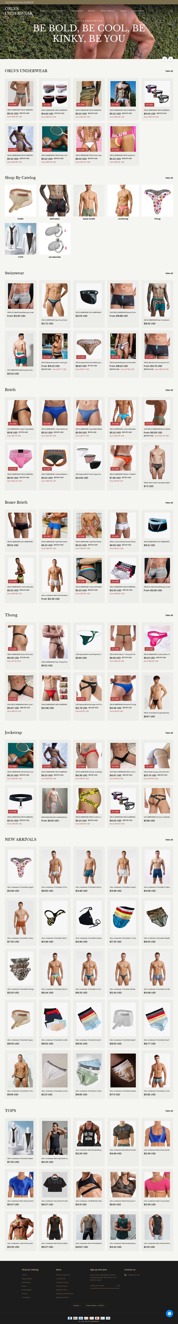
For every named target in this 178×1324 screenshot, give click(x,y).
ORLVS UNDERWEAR (17, 11)
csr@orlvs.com (134, 1275)
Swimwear (77, 11)
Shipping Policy (62, 1297)
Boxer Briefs (108, 11)
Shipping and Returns (65, 1293)
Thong (123, 11)
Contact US (60, 1279)
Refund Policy (61, 1290)
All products (58, 11)
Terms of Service (63, 1275)
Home (43, 11)
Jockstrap (138, 11)
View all (169, 71)
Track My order (62, 1282)
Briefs (91, 11)
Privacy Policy (61, 1286)
